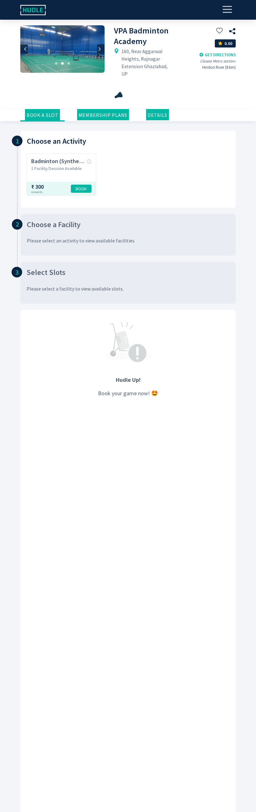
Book (81, 189)
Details (157, 115)
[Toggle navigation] (227, 9)
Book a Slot (42, 115)
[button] (24, 49)
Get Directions (220, 54)
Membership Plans (103, 115)
